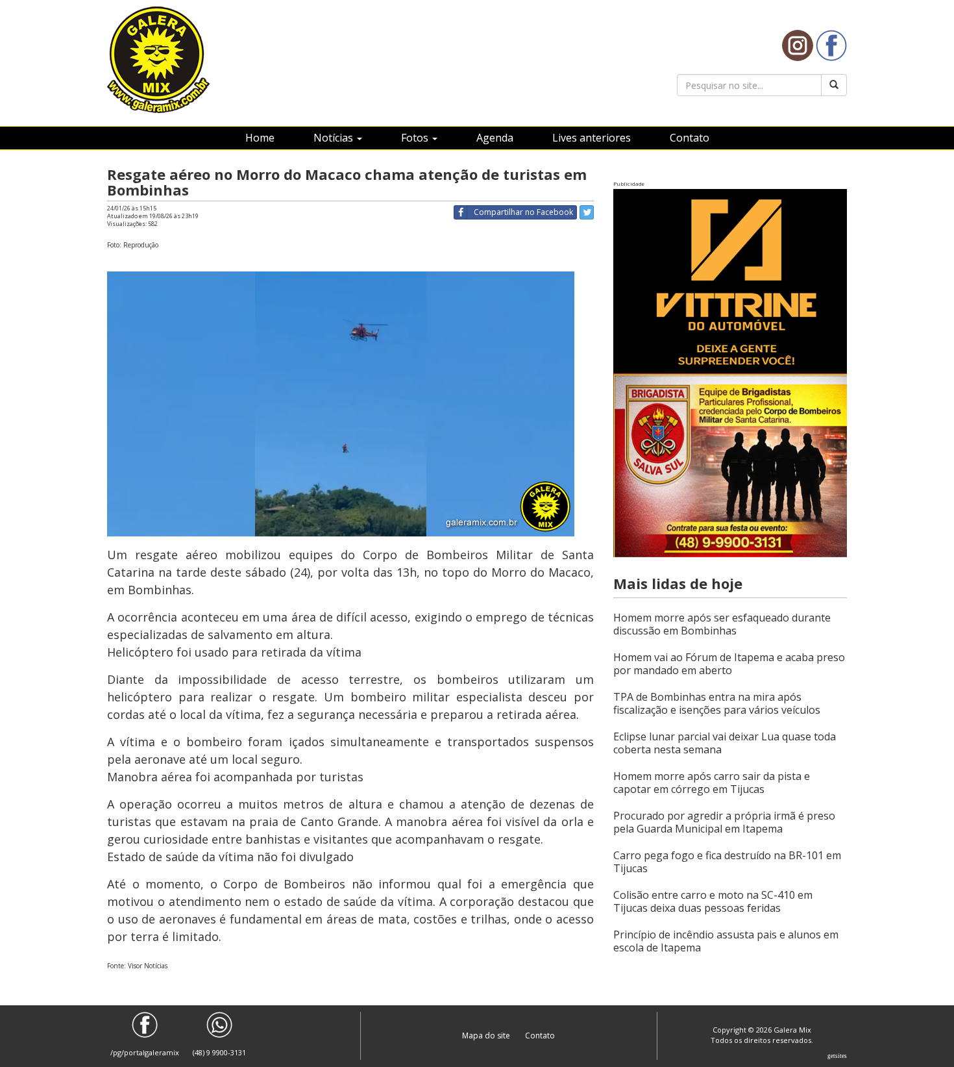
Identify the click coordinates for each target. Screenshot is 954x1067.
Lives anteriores (591, 138)
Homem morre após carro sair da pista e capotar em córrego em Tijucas (711, 783)
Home (260, 138)
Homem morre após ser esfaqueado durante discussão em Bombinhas (722, 624)
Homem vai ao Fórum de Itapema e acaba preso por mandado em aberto (729, 664)
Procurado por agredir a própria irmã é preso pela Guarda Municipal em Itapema (724, 822)
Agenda (494, 138)
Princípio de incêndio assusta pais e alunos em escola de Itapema (725, 941)
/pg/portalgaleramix (144, 1052)
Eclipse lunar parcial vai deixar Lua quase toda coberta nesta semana (724, 743)
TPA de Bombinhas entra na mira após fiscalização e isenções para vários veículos (716, 703)
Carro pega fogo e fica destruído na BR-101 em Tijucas (727, 862)
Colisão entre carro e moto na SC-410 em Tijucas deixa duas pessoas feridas (713, 901)
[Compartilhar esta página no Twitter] (587, 212)
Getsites (837, 1056)
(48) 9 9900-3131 (219, 1052)
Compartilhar (523, 212)
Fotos (416, 138)
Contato (689, 138)
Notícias (334, 138)
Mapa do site (487, 1035)
